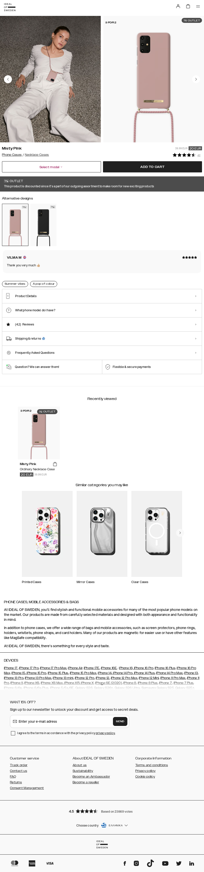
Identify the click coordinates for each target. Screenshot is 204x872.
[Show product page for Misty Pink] (15, 225)
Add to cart (152, 167)
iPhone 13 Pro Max (38, 678)
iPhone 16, (126, 668)
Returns (16, 782)
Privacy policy (145, 771)
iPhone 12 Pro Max (124, 678)
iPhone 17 (11, 668)
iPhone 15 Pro (36, 673)
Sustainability (83, 771)
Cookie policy (145, 776)
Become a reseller (86, 782)
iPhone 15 (18, 673)
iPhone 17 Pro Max (53, 668)
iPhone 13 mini (63, 678)
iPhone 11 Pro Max (173, 678)
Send (120, 721)
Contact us (18, 771)
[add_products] (55, 464)
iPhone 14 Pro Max (169, 673)
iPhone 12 (102, 678)
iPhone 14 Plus (144, 673)
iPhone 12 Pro (84, 678)
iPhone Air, (75, 668)
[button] (102, 811)
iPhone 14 (104, 673)
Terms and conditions (151, 765)
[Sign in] (178, 6)
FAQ (13, 776)
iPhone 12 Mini (149, 678)
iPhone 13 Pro (13, 678)
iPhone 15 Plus (58, 673)
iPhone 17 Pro (29, 668)
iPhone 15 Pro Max (83, 673)
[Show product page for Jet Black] (43, 225)
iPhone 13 (191, 673)
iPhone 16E (109, 668)
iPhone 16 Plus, (165, 668)
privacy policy (105, 733)
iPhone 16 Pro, (143, 668)
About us (80, 765)
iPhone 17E (92, 668)
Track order (18, 765)
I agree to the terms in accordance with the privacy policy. (66, 733)
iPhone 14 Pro (122, 673)
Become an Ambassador (91, 776)
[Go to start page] (9, 7)
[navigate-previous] (180, 533)
